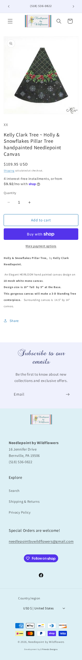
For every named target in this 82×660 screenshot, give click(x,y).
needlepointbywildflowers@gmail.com (41, 541)
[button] (10, 21)
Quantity (10, 193)
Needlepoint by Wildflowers (46, 642)
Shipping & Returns (24, 501)
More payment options (41, 246)
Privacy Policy (20, 512)
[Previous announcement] (8, 6)
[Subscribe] (67, 394)
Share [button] (14, 320)
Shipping (9, 170)
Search (14, 490)
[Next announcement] (73, 6)
